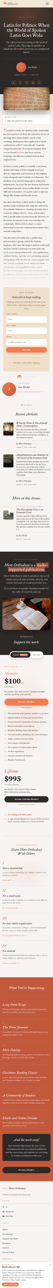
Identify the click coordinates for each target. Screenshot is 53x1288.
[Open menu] (47, 3)
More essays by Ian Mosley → (30, 392)
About (5, 1229)
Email (9, 337)
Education (30, 17)
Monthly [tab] (36, 655)
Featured (22, 17)
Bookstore (6, 1243)
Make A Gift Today (10, 1284)
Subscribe (26, 350)
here (18, 152)
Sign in (36, 363)
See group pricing (11, 908)
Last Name (11, 325)
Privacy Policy (8, 1252)
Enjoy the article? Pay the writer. (20, 121)
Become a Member (26, 702)
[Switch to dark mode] (39, 82)
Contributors (7, 1234)
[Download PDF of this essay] (26, 82)
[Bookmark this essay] (20, 82)
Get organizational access (14, 935)
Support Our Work (10, 1239)
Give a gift (8, 880)
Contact (5, 1248)
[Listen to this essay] (13, 82)
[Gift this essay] (32, 82)
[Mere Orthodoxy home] (10, 3)
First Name (11, 314)
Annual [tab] (20, 655)
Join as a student (10, 963)
